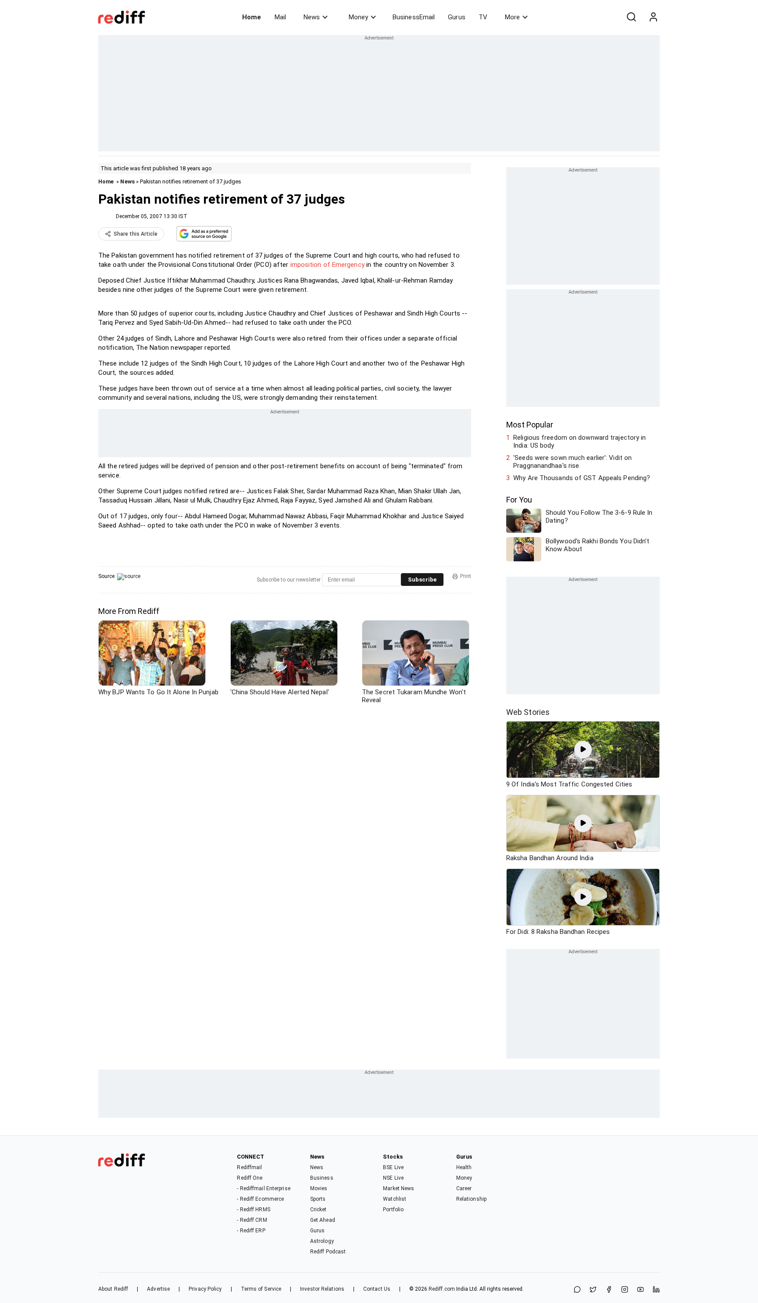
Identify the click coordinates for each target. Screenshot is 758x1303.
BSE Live (393, 1167)
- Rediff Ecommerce (260, 1199)
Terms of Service (261, 1289)
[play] (583, 749)
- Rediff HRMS (253, 1209)
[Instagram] (624, 1290)
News (312, 17)
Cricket (318, 1209)
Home (251, 17)
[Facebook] (608, 1290)
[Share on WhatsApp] (577, 1290)
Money (358, 17)
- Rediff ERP (251, 1231)
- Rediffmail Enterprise (263, 1188)
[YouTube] (640, 1290)
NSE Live (393, 1178)
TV (483, 17)
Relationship (471, 1199)
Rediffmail (249, 1167)
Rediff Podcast (328, 1252)
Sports (318, 1199)
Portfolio (393, 1209)
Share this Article (135, 234)
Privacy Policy (205, 1289)
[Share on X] (593, 1290)
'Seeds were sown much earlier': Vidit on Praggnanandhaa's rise (572, 462)
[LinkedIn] (656, 1290)
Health (464, 1167)
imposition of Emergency (327, 265)
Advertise (158, 1289)
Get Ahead (322, 1220)
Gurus (456, 17)
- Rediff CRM (252, 1220)
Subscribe (422, 579)
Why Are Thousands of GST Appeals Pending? (581, 478)
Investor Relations (322, 1289)
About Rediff (113, 1289)
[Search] (631, 17)
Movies (319, 1188)
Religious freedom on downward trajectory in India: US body (579, 441)
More (512, 17)
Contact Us (376, 1289)
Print (465, 576)
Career (464, 1188)
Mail (280, 17)
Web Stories (528, 712)
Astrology (322, 1241)
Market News (398, 1188)
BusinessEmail (414, 17)
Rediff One (249, 1178)
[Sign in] (653, 17)
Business (321, 1178)
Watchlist (394, 1199)
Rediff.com (442, 1289)
